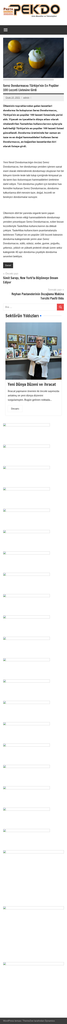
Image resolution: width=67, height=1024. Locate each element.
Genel (8, 265)
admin (26, 97)
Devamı (15, 408)
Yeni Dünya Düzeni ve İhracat (32, 384)
